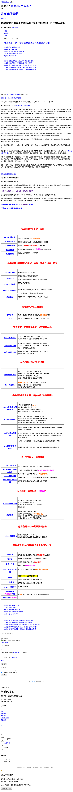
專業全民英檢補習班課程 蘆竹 (13, 611)
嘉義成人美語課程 (10, 607)
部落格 (6, 33)
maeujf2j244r (4, 642)
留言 (19, 652)
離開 (10, 788)
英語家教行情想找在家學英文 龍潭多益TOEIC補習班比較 (22, 65)
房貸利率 (3, 715)
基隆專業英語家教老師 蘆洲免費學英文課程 (18, 63)
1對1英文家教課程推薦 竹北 (13, 53)
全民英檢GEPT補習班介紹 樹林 (14, 51)
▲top (2, 660)
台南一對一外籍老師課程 (12, 614)
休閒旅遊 (15, 27)
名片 (5, 35)
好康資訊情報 (9, 13)
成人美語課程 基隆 (10, 56)
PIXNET (23, 767)
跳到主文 (3, 19)
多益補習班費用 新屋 (10, 49)
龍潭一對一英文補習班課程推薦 (11, 98)
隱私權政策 (46, 767)
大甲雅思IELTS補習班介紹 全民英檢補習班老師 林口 (20, 67)
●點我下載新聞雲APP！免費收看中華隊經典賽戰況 (17, 191)
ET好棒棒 (24, 204)
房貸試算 (3, 720)
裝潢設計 (14, 657)
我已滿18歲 (4, 788)
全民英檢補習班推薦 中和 (12, 47)
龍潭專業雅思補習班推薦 (8, 174)
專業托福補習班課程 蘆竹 (12, 605)
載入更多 (3, 664)
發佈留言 (3, 675)
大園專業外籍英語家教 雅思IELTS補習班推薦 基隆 (20, 69)
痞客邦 (15, 652)
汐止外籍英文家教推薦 (13, 94)
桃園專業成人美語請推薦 (23, 105)
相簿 (5, 31)
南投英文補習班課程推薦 (12, 609)
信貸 (2, 711)
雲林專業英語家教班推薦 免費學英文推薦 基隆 (18, 61)
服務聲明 (53, 767)
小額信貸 (3, 713)
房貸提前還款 (5, 718)
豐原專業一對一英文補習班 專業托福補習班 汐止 (27, 43)
